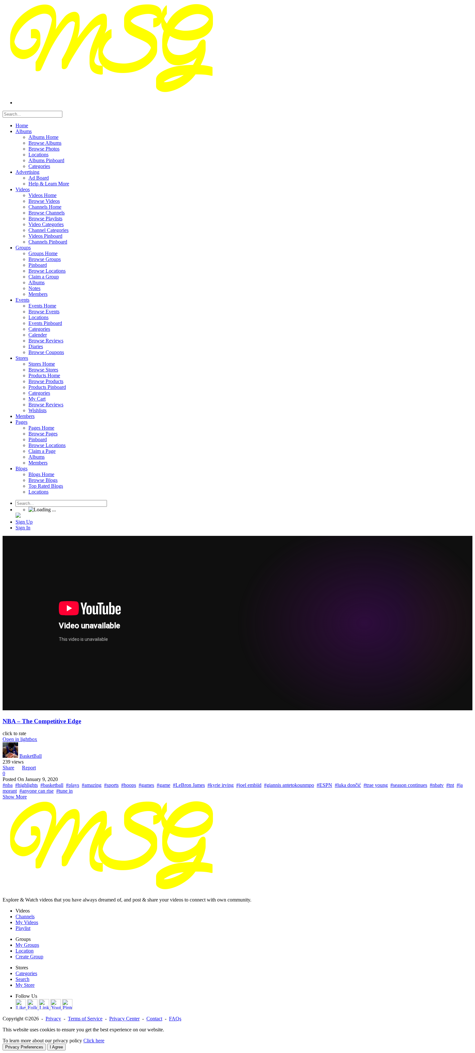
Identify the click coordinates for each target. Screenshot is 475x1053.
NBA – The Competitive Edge (42, 721)
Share (8, 767)
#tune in (64, 791)
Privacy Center (124, 1018)
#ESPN (324, 785)
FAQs (175, 1018)
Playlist (23, 928)
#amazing (91, 785)
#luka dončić (348, 785)
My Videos (27, 922)
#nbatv (437, 785)
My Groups (27, 945)
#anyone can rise (36, 791)
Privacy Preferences (24, 1047)
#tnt (450, 785)
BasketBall (30, 756)
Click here (93, 1040)
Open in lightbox (20, 739)
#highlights (26, 785)
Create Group (29, 956)
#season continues (408, 785)
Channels (25, 916)
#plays (72, 785)
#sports (111, 785)
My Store (25, 985)
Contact (154, 1018)
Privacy (53, 1018)
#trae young (376, 785)
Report (29, 767)
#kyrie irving (220, 785)
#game (163, 785)
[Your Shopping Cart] (18, 516)
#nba (8, 785)
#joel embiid (248, 785)
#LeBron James (189, 785)
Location (25, 951)
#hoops (128, 785)
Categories (26, 973)
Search (22, 979)
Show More (15, 796)
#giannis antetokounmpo (289, 785)
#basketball (51, 785)
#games (146, 785)
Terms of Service (85, 1018)
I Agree (56, 1047)
